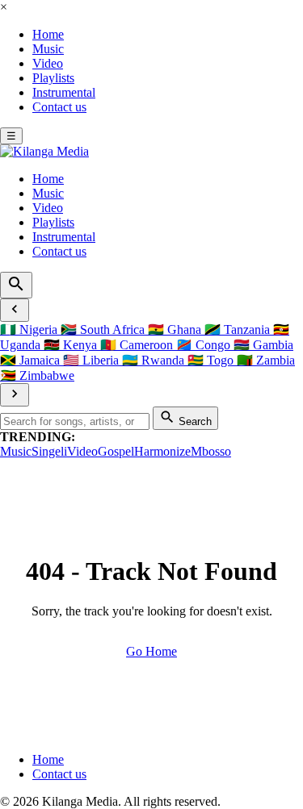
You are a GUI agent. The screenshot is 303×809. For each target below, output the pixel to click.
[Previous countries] (14, 310)
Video (47, 63)
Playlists (53, 78)
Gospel (116, 451)
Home (48, 34)
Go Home (151, 651)
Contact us (59, 107)
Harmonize (162, 451)
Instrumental (63, 92)
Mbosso (211, 451)
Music (48, 49)
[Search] (16, 285)
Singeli (49, 451)
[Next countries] (14, 395)
